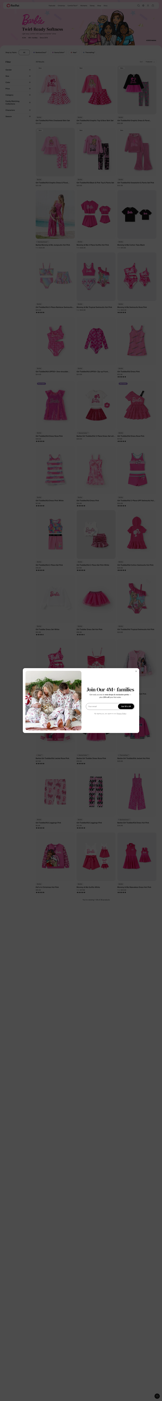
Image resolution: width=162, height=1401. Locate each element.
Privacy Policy (121, 713)
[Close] (136, 671)
